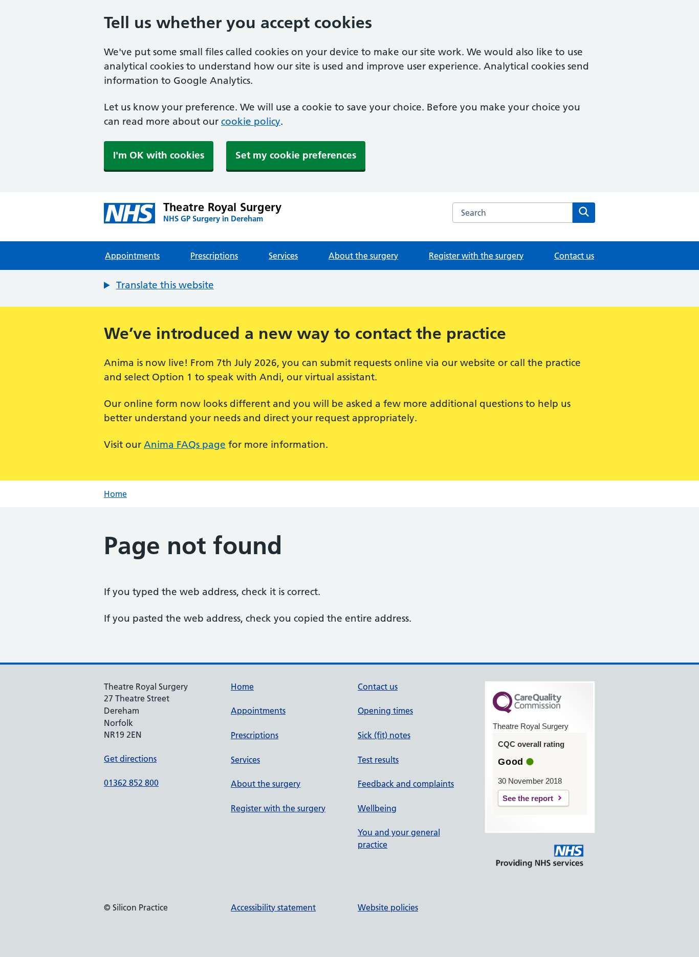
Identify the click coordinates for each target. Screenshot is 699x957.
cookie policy (250, 121)
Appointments (132, 255)
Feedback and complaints (406, 784)
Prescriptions (214, 255)
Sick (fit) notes (384, 735)
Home (115, 494)
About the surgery (363, 255)
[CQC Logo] (527, 711)
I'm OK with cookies (158, 155)
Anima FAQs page (185, 444)
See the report (528, 798)
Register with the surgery (476, 255)
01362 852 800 (131, 783)
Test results (378, 760)
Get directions (130, 759)
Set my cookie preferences (295, 155)
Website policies (388, 907)
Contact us (574, 255)
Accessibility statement (273, 907)
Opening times (385, 710)
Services (283, 255)
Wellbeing (377, 808)
